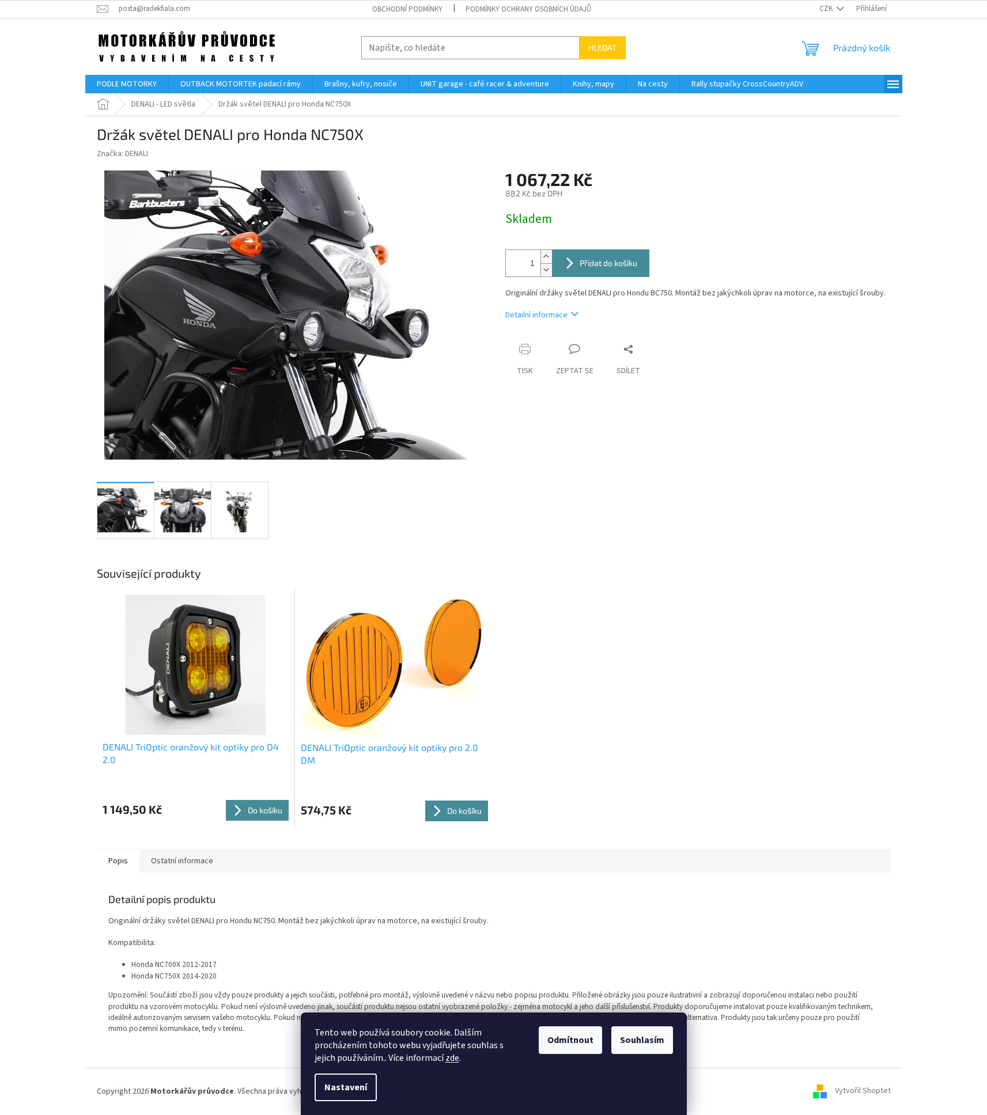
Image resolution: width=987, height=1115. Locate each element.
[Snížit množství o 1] (546, 269)
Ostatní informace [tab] (182, 861)
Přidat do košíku (608, 263)
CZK (826, 8)
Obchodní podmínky (407, 9)
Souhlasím (642, 1040)
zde (452, 1058)
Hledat (602, 47)
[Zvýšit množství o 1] (546, 256)
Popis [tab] (118, 861)
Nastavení (345, 1087)
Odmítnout (570, 1040)
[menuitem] (126, 84)
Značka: (122, 154)
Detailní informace (536, 315)
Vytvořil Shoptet (863, 1091)
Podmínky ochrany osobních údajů (528, 9)
